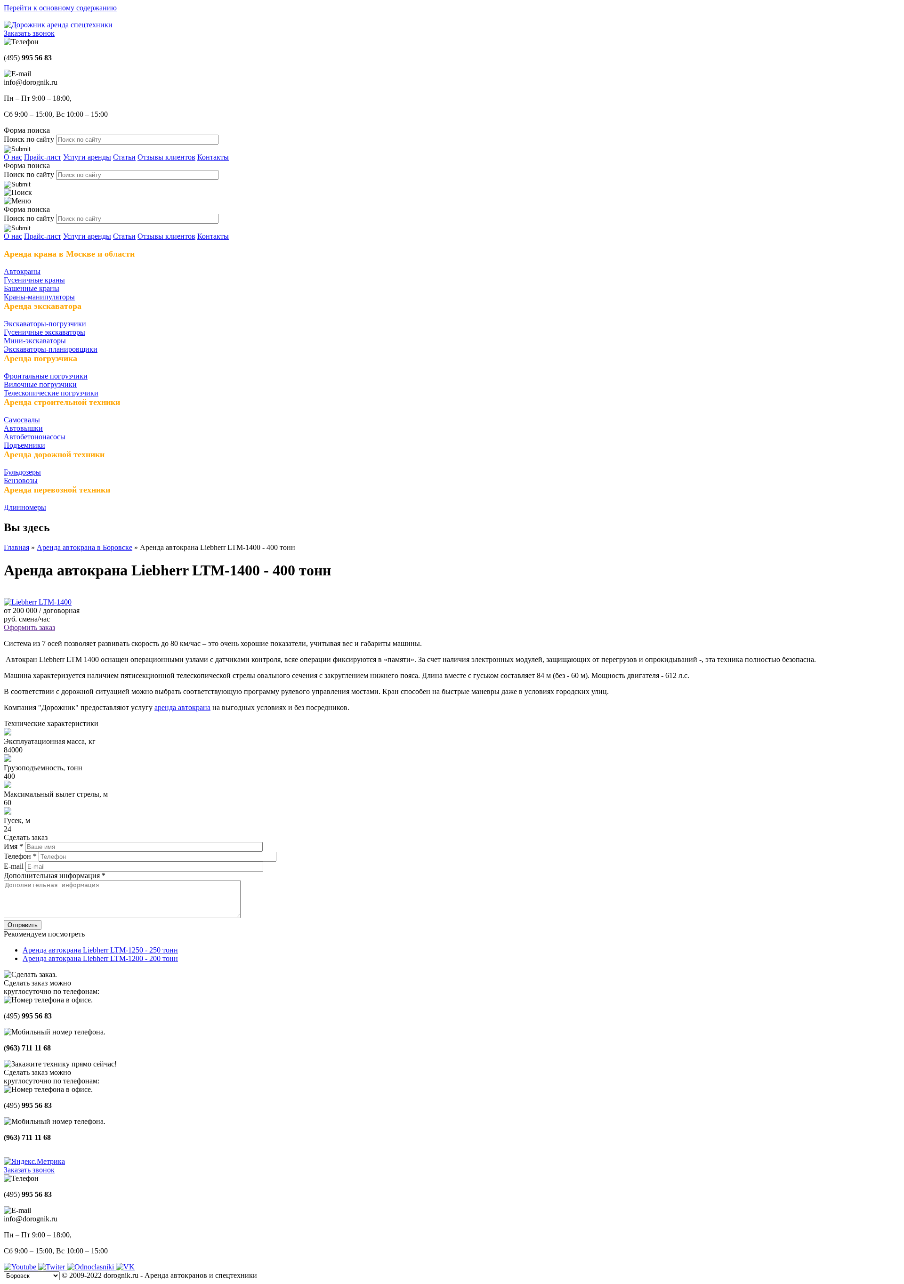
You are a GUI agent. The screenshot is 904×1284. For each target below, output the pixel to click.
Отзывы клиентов (166, 157)
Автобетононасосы (34, 437)
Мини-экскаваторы (35, 341)
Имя (13, 846)
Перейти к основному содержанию (60, 8)
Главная (16, 547)
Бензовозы (21, 480)
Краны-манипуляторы (39, 297)
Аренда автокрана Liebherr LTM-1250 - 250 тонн (100, 950)
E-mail (14, 866)
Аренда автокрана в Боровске (84, 547)
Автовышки (23, 428)
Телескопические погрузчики (51, 393)
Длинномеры (25, 507)
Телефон (20, 856)
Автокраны (22, 271)
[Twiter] (52, 1267)
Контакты (213, 157)
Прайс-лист (42, 157)
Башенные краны (31, 288)
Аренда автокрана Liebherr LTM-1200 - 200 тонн (100, 958)
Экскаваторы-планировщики (50, 349)
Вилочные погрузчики (40, 384)
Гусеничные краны (34, 280)
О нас (13, 157)
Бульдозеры (22, 472)
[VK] (125, 1267)
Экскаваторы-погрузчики (45, 324)
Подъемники (24, 445)
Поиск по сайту (30, 139)
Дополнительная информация (54, 876)
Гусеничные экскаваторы (44, 332)
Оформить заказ (29, 627)
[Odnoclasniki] (91, 1267)
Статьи (124, 157)
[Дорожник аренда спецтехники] (58, 25)
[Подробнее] (38, 602)
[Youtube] (21, 1267)
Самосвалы (22, 420)
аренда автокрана (182, 707)
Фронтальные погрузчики (46, 376)
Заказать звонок (29, 33)
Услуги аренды (87, 157)
